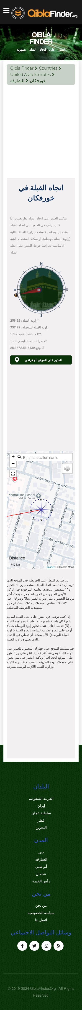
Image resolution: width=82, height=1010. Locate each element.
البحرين (41, 827)
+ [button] (13, 457)
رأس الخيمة (41, 881)
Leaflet (51, 567)
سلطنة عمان (41, 812)
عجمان (41, 873)
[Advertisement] (41, 133)
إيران (41, 805)
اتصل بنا (41, 919)
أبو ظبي (41, 866)
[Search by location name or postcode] (19, 456)
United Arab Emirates (30, 74)
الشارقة (17, 81)
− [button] (13, 463)
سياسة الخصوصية (41, 912)
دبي (41, 852)
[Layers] (67, 468)
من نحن (41, 905)
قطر (41, 820)
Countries (48, 68)
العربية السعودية (41, 798)
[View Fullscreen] (13, 473)
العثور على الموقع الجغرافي (43, 360)
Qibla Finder (21, 68)
